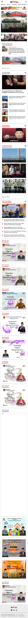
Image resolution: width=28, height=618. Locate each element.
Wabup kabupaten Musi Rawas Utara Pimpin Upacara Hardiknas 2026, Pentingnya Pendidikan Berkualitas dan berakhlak (14, 224)
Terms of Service (19, 614)
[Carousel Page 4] (15, 140)
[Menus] (2, 1)
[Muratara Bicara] (14, 2)
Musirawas (5, 21)
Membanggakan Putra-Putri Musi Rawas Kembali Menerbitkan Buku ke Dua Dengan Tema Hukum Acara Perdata (15, 228)
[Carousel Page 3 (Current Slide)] (14, 140)
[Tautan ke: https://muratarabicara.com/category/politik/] (25, 125)
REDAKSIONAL (22, 616)
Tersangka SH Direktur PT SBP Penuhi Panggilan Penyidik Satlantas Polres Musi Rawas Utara (13, 91)
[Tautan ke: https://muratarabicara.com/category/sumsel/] (25, 146)
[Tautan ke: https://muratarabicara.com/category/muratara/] (25, 73)
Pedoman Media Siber (13, 616)
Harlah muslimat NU (12, 47)
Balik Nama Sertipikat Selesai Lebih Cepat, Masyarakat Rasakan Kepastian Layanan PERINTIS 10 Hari (20, 38)
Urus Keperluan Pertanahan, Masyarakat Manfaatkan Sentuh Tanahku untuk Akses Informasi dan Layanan (7, 38)
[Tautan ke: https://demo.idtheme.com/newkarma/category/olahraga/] (25, 201)
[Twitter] (14, 610)
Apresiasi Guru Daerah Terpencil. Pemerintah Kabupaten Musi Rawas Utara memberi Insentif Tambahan (14, 235)
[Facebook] (11, 610)
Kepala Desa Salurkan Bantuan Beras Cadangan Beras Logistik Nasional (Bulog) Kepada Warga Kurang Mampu (17, 117)
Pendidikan (10, 21)
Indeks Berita (4, 616)
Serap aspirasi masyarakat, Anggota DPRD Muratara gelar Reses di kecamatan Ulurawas (17, 97)
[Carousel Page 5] (17, 140)
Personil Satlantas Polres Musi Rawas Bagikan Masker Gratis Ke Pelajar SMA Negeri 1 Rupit (17, 104)
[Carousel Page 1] (10, 140)
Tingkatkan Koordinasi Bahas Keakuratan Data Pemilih (11, 137)
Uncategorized (16, 21)
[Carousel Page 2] (12, 140)
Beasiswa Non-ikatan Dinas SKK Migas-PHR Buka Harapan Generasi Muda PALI (15, 232)
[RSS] (16, 610)
